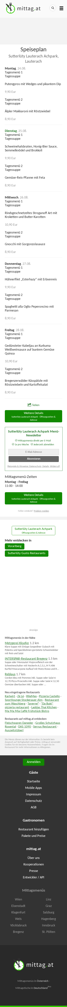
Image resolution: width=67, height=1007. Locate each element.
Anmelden (33, 762)
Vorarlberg (14, 546)
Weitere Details (33, 416)
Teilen (35, 405)
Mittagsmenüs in (32, 981)
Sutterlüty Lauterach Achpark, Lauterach (34, 59)
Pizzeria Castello (49, 696)
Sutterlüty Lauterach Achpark (33, 531)
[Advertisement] (33, 30)
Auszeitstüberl (14, 730)
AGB (33, 807)
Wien (18, 899)
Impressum (33, 794)
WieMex (31, 696)
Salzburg (48, 912)
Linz (48, 899)
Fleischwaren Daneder (19, 723)
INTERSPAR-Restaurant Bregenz (26, 658)
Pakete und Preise (33, 836)
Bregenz (18, 932)
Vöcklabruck (18, 925)
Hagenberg (48, 919)
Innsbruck (48, 925)
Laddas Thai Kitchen (44, 707)
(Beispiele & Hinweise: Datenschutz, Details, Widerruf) (33, 466)
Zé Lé (20, 696)
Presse (33, 871)
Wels (18, 919)
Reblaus (10, 674)
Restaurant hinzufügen (33, 829)
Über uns (34, 858)
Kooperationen (33, 864)
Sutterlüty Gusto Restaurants (26, 553)
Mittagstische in (33, 988)
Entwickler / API (33, 877)
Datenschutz (33, 801)
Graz (49, 906)
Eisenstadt (18, 906)
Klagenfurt (18, 912)
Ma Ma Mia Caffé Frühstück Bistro (27, 711)
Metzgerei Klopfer (17, 643)
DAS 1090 (24, 726)
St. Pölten (48, 932)
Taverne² (33, 703)
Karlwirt (10, 696)
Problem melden (41, 511)
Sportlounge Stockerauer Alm (24, 700)
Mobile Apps (33, 788)
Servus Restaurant (45, 726)
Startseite (33, 781)
